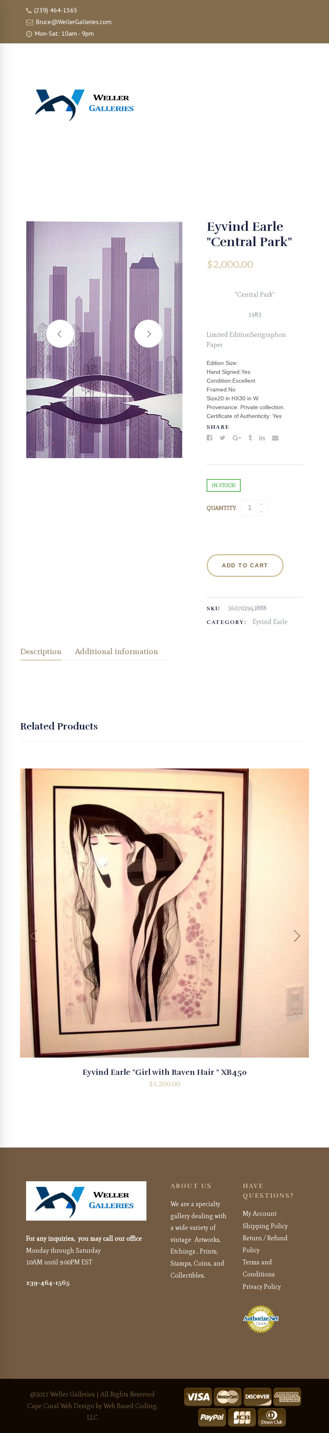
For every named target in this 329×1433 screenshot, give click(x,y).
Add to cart (245, 565)
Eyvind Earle (270, 622)
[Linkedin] (262, 438)
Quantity (221, 508)
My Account (259, 1213)
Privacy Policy (262, 1286)
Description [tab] (40, 651)
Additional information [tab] (116, 651)
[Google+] (237, 438)
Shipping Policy (265, 1226)
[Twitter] (222, 438)
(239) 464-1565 (54, 10)
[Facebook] (209, 438)
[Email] (275, 438)
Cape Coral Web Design (60, 1406)
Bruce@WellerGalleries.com (73, 22)
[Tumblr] (250, 438)
